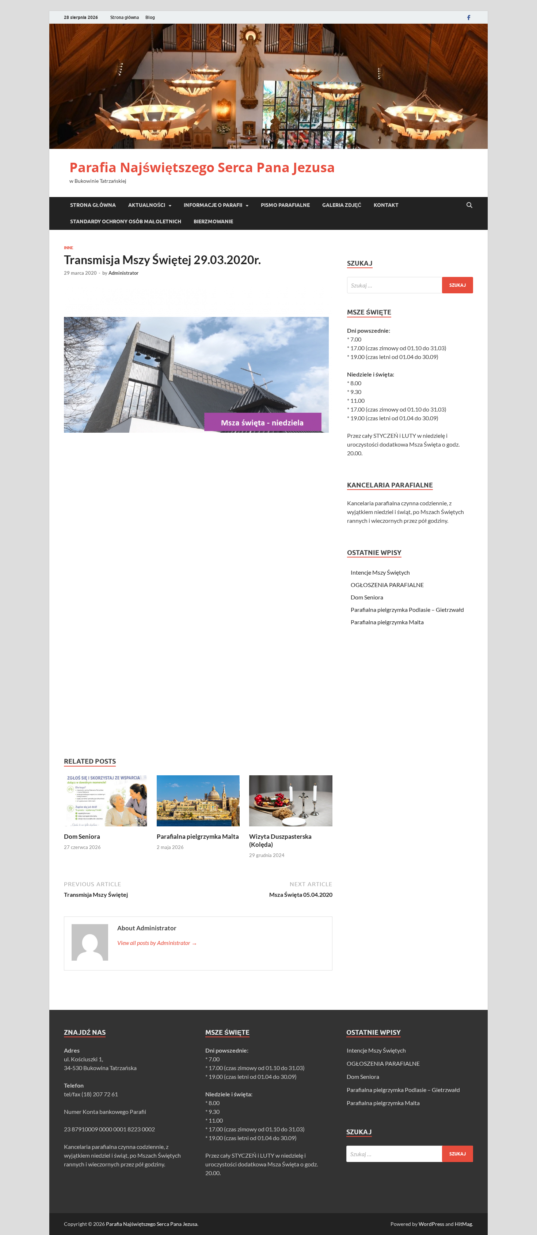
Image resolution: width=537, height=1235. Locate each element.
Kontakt (386, 205)
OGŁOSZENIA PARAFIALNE (387, 584)
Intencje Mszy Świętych (380, 572)
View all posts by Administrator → (157, 942)
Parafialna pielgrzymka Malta (198, 836)
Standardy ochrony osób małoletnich (125, 221)
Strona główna (124, 17)
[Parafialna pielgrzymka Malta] (198, 803)
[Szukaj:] (410, 285)
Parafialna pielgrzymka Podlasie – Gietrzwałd (407, 609)
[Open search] (469, 205)
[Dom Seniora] (105, 803)
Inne (68, 247)
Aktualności (146, 205)
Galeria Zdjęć (341, 205)
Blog (150, 17)
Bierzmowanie (213, 221)
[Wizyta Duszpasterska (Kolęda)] (290, 803)
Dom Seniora (82, 836)
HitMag (463, 1224)
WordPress (431, 1224)
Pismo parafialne (285, 205)
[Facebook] (468, 17)
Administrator (123, 273)
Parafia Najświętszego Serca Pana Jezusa (202, 167)
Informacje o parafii (213, 205)
